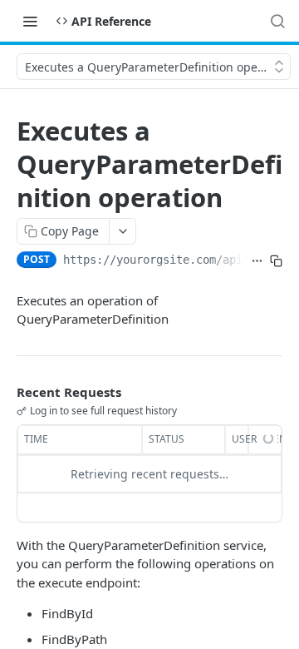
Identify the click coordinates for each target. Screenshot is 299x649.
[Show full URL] (257, 261)
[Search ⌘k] (277, 20)
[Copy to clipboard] (276, 261)
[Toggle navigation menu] (30, 20)
